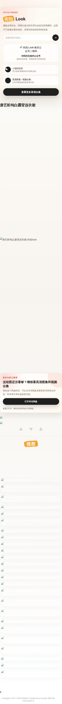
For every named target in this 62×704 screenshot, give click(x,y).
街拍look (25, 698)
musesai (43, 698)
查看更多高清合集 (31, 92)
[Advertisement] (31, 141)
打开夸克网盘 (31, 401)
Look (15, 19)
